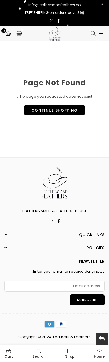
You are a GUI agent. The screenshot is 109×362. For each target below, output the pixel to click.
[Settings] (19, 33)
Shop (70, 356)
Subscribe (87, 299)
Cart (8, 356)
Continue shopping (54, 110)
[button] (8, 33)
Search (39, 356)
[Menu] (101, 33)
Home (99, 356)
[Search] (93, 33)
